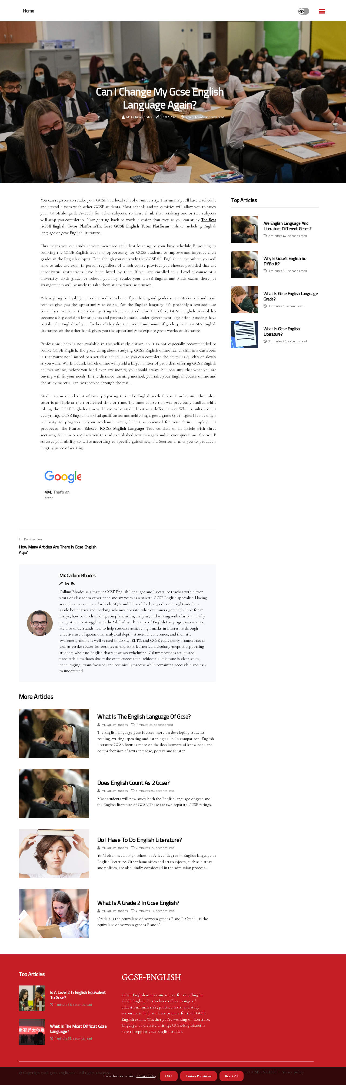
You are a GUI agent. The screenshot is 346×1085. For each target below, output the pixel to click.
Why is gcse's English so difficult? (285, 261)
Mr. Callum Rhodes (139, 117)
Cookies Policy (146, 1076)
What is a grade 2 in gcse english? (138, 902)
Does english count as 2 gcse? (133, 782)
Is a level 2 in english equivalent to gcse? (78, 995)
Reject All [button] (231, 1076)
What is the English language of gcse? (144, 716)
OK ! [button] (168, 1076)
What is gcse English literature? (282, 331)
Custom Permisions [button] (198, 1076)
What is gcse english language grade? (291, 296)
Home (28, 10)
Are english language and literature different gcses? (287, 226)
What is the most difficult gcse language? (78, 1029)
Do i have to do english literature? (139, 839)
